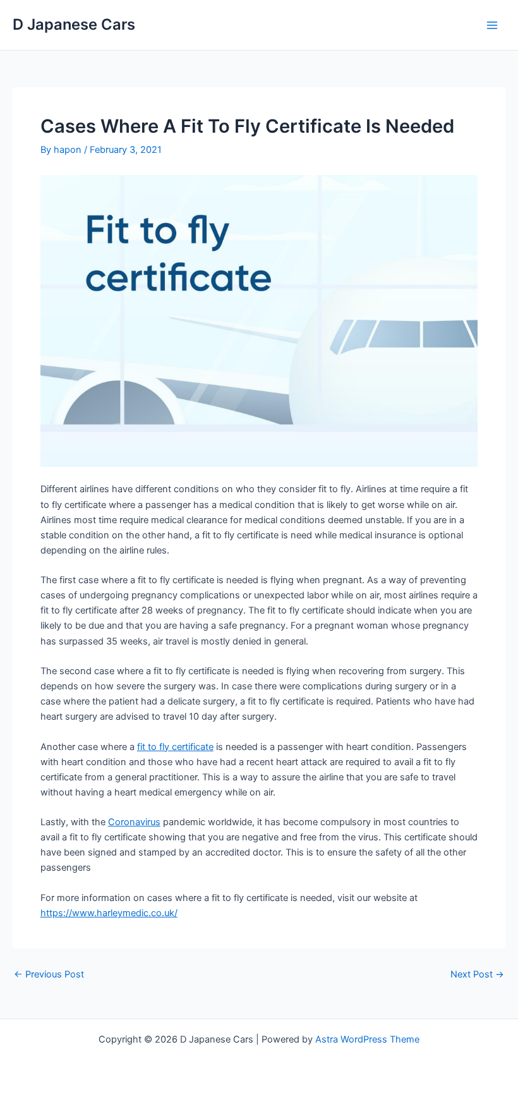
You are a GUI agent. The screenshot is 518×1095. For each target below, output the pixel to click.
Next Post (477, 974)
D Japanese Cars (74, 24)
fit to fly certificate (175, 747)
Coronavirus (134, 822)
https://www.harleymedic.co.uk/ (109, 913)
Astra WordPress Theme (367, 1039)
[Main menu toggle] (492, 25)
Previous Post (49, 974)
